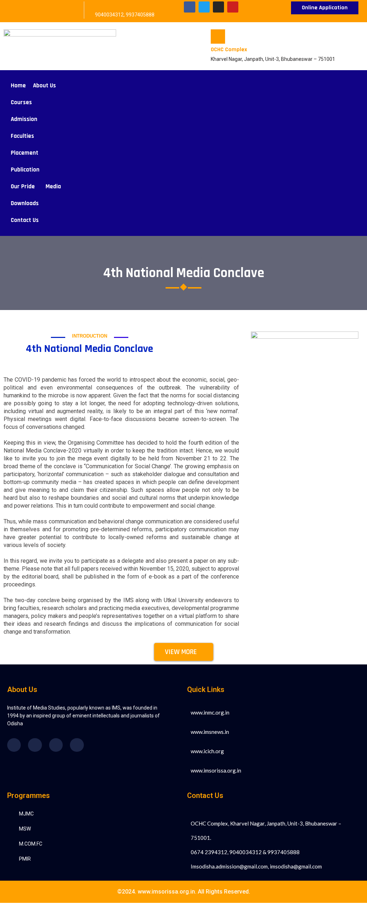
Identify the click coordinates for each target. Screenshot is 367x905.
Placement (24, 153)
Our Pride (23, 186)
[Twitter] (204, 7)
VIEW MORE (181, 652)
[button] (46, 85)
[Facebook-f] (189, 7)
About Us (44, 85)
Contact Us (25, 220)
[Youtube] (232, 7)
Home (18, 85)
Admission (24, 119)
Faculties (22, 136)
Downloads (25, 203)
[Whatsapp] (77, 745)
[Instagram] (218, 7)
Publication (25, 170)
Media (53, 186)
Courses (21, 102)
